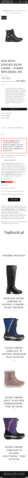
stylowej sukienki (9, 173)
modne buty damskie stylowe (7, 2)
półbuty (22, 209)
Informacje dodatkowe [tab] (15, 128)
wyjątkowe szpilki (10, 209)
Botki (11, 10)
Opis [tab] (3, 128)
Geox (7, 118)
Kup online (14, 109)
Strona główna (5, 10)
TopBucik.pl (7, 1)
